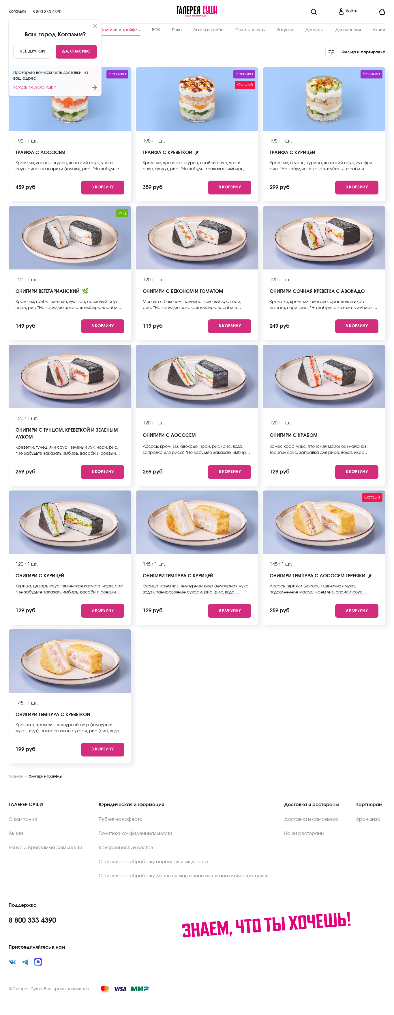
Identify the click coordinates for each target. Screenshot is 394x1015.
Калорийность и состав (126, 847)
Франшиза (367, 819)
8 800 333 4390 (47, 12)
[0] (373, 12)
